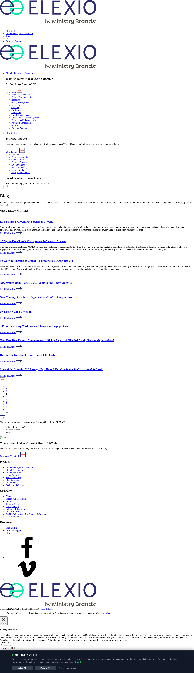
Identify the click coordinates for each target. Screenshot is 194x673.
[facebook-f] (27, 557)
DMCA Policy (12, 517)
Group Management (20, 102)
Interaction (16, 112)
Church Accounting (20, 157)
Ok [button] (97, 613)
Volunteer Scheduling (21, 123)
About (8, 496)
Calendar (15, 107)
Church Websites (19, 162)
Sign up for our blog (15, 427)
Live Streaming (18, 165)
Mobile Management (20, 115)
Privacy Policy (12, 506)
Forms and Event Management (25, 117)
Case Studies (11, 528)
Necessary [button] (4, 642)
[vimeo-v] (27, 579)
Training (9, 36)
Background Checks (20, 172)
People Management (20, 94)
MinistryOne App (19, 167)
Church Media (17, 170)
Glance (14, 125)
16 (7, 412)
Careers (16, 499)
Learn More (105, 613)
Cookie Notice (12, 511)
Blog (8, 38)
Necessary (8, 645)
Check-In (15, 105)
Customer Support (14, 41)
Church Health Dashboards (23, 120)
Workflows (16, 110)
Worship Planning (19, 128)
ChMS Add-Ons (13, 31)
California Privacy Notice (17, 509)
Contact (9, 501)
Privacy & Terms (46, 609)
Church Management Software (19, 33)
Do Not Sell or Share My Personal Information (27, 514)
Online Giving (17, 159)
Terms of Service (13, 504)
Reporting (15, 100)
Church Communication (22, 97)
